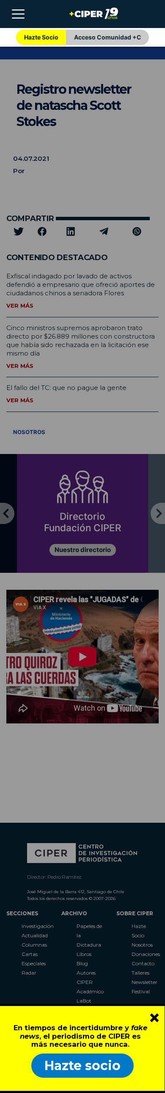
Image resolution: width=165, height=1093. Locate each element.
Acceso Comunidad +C (107, 37)
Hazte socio (82, 1065)
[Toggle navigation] (18, 14)
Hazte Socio (41, 37)
